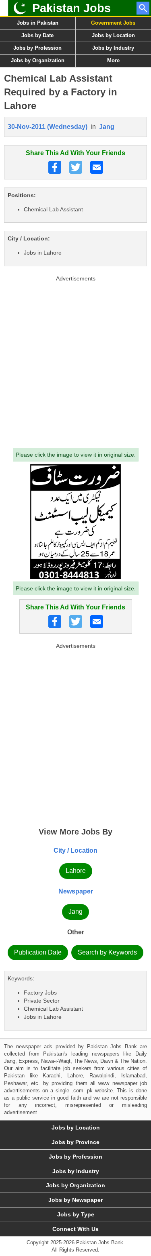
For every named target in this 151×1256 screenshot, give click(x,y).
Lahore (76, 870)
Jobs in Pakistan (37, 23)
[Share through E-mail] (96, 167)
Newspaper (75, 891)
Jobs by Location (76, 1127)
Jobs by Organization (37, 60)
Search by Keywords (107, 952)
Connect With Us (75, 1229)
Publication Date (38, 952)
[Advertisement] (75, 360)
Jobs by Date (37, 35)
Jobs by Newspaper (75, 1200)
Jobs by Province (75, 1142)
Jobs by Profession (37, 48)
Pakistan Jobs (71, 8)
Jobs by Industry (75, 1171)
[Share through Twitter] (75, 167)
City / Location (75, 850)
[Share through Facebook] (54, 167)
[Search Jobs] (143, 8)
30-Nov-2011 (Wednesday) (47, 126)
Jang (106, 126)
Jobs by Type (75, 1214)
